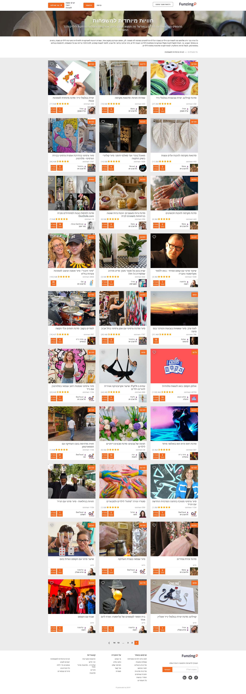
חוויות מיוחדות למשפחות (60, 659)
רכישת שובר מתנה (163, 4)
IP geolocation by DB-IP (123, 687)
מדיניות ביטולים (141, 665)
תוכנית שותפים (141, 674)
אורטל (132, 512)
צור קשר (118, 668)
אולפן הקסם (181, 397)
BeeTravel (79, 397)
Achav (183, 339)
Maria (133, 109)
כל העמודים (142, 680)
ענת (133, 455)
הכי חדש (92, 662)
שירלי (133, 282)
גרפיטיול (80, 166)
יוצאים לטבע (65, 662)
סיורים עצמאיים (64, 671)
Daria (133, 224)
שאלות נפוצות (141, 662)
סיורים (93, 670)
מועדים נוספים (155, 110)
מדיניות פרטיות (141, 671)
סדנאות (92, 673)
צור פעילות (55, 5)
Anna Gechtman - (76, 224)
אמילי (184, 109)
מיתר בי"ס (79, 339)
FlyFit (132, 397)
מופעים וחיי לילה (63, 665)
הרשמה (89, 5)
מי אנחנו (118, 659)
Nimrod (132, 166)
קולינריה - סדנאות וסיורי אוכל (86, 666)
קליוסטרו (183, 282)
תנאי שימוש (142, 668)
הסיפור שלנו (116, 665)
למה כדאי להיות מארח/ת (137, 659)
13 (118, 642)
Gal (82, 282)
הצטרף (167, 670)
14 (114, 642)
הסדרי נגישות (141, 677)
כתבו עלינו (117, 662)
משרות (118, 671)
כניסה (99, 5)
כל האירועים (65, 668)
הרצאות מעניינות (89, 659)
